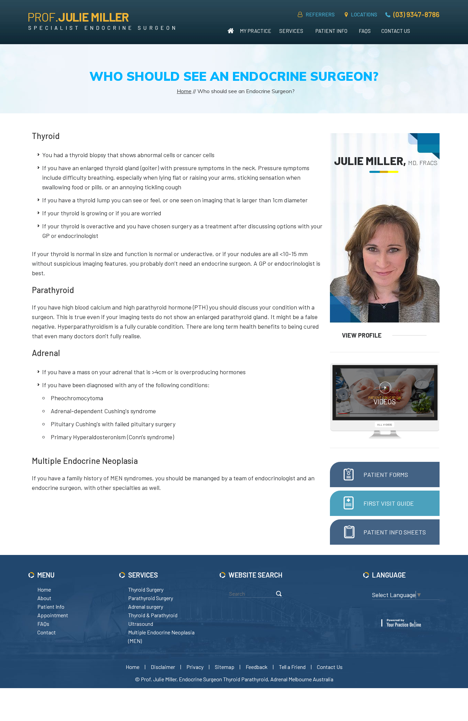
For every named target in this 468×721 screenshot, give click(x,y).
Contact (46, 632)
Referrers (320, 14)
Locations (364, 14)
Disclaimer (163, 666)
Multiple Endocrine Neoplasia (85, 461)
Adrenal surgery (145, 606)
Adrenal (46, 353)
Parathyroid (53, 290)
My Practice (255, 31)
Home (231, 30)
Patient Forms (386, 474)
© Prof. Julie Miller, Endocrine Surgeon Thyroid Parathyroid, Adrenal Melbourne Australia (234, 679)
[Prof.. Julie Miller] (101, 21)
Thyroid (46, 136)
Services (291, 31)
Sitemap (224, 666)
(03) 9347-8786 (416, 14)
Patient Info (331, 31)
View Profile (362, 335)
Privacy (195, 666)
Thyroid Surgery (145, 589)
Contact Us (395, 31)
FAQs (365, 31)
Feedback (257, 666)
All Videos (384, 424)
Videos (384, 400)
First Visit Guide (389, 503)
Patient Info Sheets (395, 532)
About (44, 598)
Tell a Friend (292, 666)
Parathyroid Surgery (150, 598)
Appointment (52, 615)
